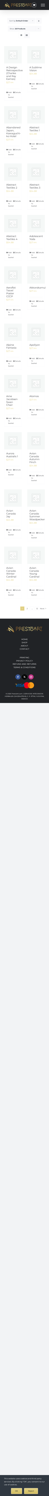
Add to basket (10, 94)
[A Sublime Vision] (36, 54)
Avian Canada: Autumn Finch (34, 458)
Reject (31, 1491)
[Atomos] (36, 383)
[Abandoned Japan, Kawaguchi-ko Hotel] (13, 114)
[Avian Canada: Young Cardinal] (36, 555)
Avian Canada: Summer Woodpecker (37, 515)
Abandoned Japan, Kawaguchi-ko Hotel (13, 132)
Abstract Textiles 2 (11, 186)
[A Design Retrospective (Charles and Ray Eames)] (13, 54)
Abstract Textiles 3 (34, 186)
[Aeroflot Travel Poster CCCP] (13, 275)
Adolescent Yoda (36, 238)
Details (17, 92)
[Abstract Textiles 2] (13, 172)
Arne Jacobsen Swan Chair (12, 400)
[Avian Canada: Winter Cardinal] (13, 555)
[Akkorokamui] (36, 275)
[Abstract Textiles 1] (36, 114)
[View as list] (26, 35)
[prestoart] (24, 626)
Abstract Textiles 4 (11, 238)
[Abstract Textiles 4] (13, 223)
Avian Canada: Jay (11, 513)
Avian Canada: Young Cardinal (34, 572)
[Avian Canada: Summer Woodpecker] (36, 498)
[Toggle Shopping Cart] (34, 5)
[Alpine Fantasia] (13, 332)
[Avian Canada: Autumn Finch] (36, 440)
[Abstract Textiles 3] (36, 172)
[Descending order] (39, 21)
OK (16, 1491)
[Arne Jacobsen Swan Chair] (13, 383)
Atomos (34, 396)
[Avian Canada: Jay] (13, 498)
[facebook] (18, 676)
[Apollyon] (36, 332)
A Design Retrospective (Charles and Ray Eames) (14, 73)
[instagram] (31, 676)
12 (37, 608)
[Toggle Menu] (43, 5)
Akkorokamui (37, 287)
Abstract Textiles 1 (34, 129)
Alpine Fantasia (11, 346)
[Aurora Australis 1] (13, 440)
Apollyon (34, 344)
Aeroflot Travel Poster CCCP (11, 292)
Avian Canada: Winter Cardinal (11, 572)
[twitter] (24, 676)
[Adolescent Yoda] (36, 223)
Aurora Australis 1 (12, 455)
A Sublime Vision (35, 69)
